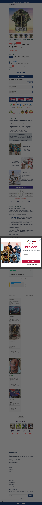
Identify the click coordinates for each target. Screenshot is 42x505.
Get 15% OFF (31, 261)
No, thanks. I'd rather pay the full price (31, 264)
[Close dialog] (40, 239)
